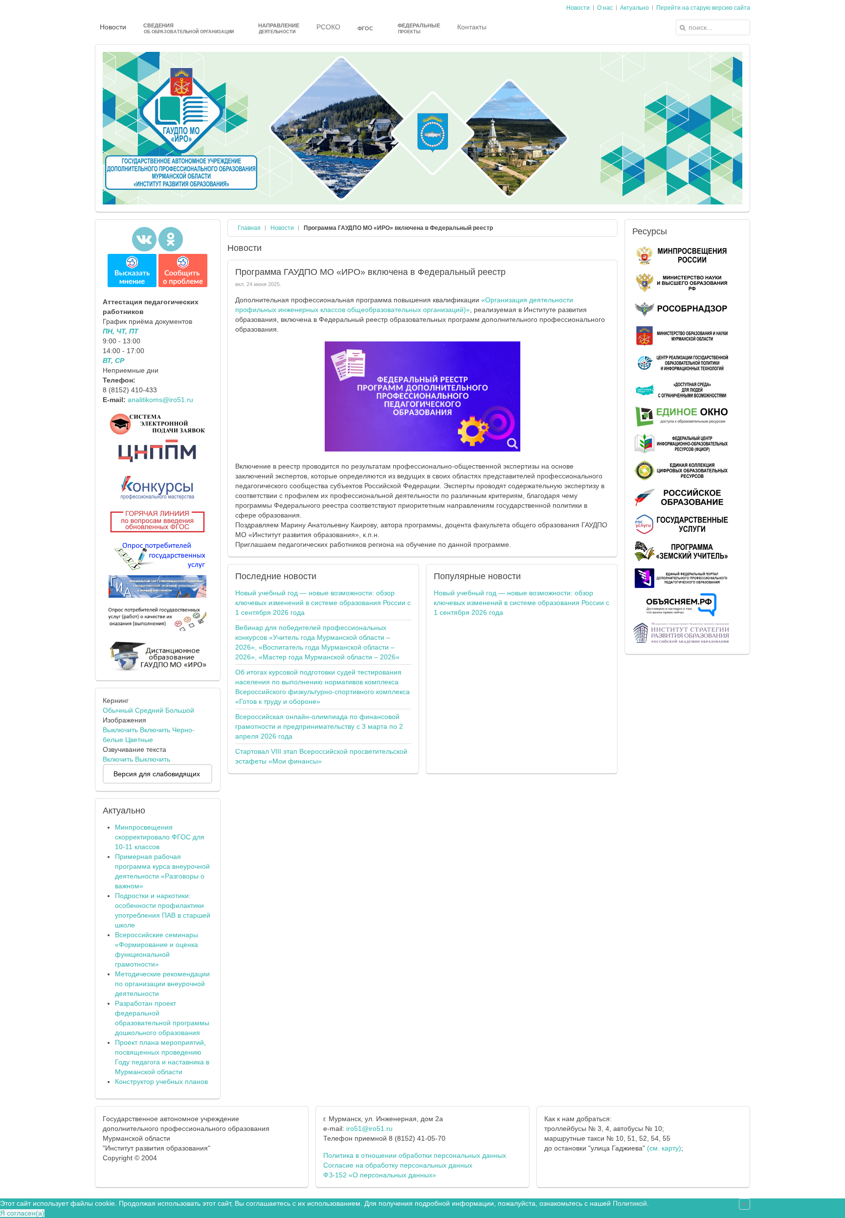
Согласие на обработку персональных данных (397, 1165)
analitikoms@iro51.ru (160, 400)
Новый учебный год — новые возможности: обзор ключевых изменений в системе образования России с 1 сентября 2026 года (323, 602)
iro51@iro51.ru (369, 1128)
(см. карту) (664, 1148)
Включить (155, 730)
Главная (249, 228)
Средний (149, 710)
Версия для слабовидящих (156, 774)
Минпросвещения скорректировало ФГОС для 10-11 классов (159, 837)
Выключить (120, 730)
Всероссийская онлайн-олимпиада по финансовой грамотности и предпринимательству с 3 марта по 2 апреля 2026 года (319, 726)
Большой (179, 710)
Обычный (118, 710)
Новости (282, 228)
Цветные (139, 740)
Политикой (630, 1203)
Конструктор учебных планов (161, 1081)
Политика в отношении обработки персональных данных (414, 1155)
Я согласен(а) (22, 1213)
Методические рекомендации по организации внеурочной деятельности (162, 983)
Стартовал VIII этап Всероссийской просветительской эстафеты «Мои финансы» (321, 756)
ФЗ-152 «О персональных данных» (379, 1175)
